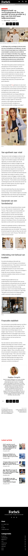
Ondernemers (4, 8)
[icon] (2, 4)
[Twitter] (10, 23)
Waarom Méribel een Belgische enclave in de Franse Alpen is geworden (10, 455)
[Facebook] (7, 23)
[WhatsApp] (17, 23)
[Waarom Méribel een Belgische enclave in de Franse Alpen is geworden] (22, 456)
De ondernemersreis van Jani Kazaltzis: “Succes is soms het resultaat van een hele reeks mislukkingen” (7, 411)
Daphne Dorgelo (7, 20)
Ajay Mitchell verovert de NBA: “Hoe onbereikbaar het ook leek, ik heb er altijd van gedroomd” (10, 471)
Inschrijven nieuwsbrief (9, 4)
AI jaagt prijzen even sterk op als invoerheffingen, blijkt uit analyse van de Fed (11, 463)
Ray (12, 85)
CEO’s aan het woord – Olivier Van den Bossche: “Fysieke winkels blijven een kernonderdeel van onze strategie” (10, 447)
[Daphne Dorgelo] (14, 371)
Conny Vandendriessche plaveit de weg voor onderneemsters (21, 411)
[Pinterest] (14, 23)
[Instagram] (14, 517)
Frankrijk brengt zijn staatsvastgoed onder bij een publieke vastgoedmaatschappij (10, 480)
